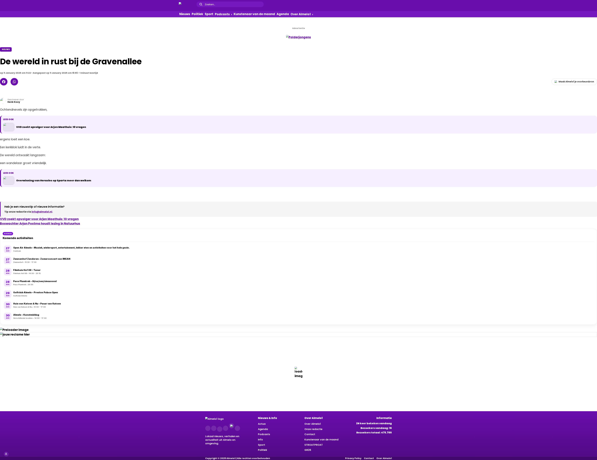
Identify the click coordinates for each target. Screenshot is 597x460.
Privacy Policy (353, 458)
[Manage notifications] (6, 453)
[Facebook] (3, 81)
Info (260, 439)
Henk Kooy (13, 102)
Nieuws (184, 14)
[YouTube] (225, 428)
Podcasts (222, 14)
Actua (262, 424)
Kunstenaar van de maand (254, 14)
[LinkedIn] (219, 429)
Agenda (283, 14)
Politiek (197, 14)
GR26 (307, 450)
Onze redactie (313, 429)
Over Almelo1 (301, 14)
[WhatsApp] (14, 81)
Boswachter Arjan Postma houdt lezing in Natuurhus (40, 223)
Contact (309, 434)
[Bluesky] (231, 425)
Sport (209, 14)
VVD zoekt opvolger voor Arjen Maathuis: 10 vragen (39, 219)
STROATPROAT (313, 445)
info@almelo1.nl (42, 211)
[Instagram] (213, 428)
